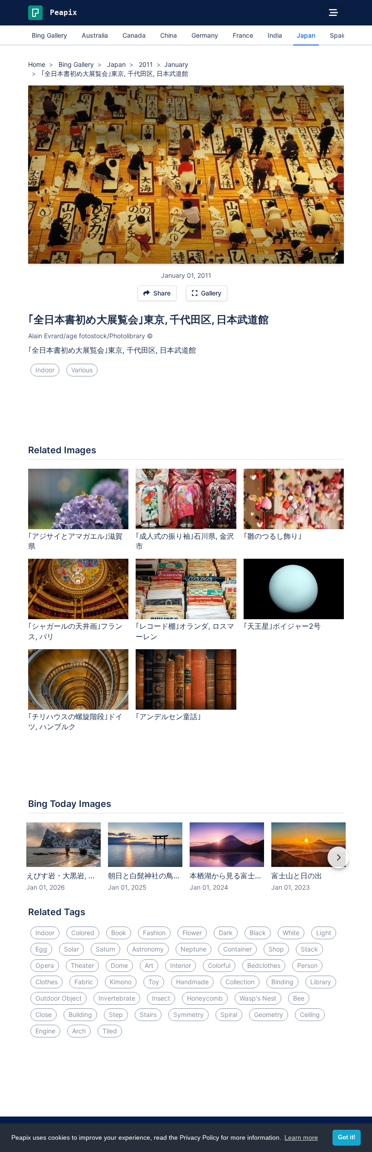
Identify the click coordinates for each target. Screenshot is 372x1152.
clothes (46, 982)
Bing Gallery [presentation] (49, 35)
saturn (105, 949)
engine (45, 1031)
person (307, 965)
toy (153, 982)
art (149, 965)
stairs (148, 1014)
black (258, 933)
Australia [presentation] (95, 35)
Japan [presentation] (306, 35)
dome (119, 965)
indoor (44, 370)
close (43, 1014)
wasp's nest (258, 998)
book (118, 933)
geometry (268, 1014)
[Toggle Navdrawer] (333, 13)
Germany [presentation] (204, 35)
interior (180, 965)
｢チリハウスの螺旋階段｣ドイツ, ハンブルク (75, 721)
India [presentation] (275, 35)
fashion (154, 933)
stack (309, 949)
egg (41, 949)
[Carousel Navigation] (186, 863)
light (323, 933)
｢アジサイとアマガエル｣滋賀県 (75, 541)
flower (192, 933)
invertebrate (116, 998)
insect (161, 998)
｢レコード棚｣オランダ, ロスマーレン (185, 631)
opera (44, 965)
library (320, 982)
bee (298, 998)
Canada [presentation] (134, 35)
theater (82, 965)
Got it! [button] (346, 1137)
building (80, 1014)
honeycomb (205, 998)
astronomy (148, 949)
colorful (219, 965)
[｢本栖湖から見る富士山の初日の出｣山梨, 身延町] (36, 174)
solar (71, 949)
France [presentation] (243, 35)
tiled (110, 1031)
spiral (228, 1014)
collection (240, 982)
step (116, 1014)
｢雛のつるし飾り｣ (273, 536)
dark (226, 933)
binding (282, 982)
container (237, 949)
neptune (193, 949)
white (291, 933)
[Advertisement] (186, 414)
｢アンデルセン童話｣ (168, 716)
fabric (83, 982)
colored (82, 933)
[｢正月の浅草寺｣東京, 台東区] (335, 174)
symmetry (188, 1014)
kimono (121, 982)
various (82, 370)
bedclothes (263, 965)
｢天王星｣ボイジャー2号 (282, 626)
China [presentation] (168, 35)
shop (276, 949)
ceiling (310, 1014)
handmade (192, 982)
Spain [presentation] (338, 35)
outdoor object (58, 998)
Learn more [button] (301, 1137)
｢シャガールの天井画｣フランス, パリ (75, 631)
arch (79, 1031)
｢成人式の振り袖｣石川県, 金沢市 (185, 541)
